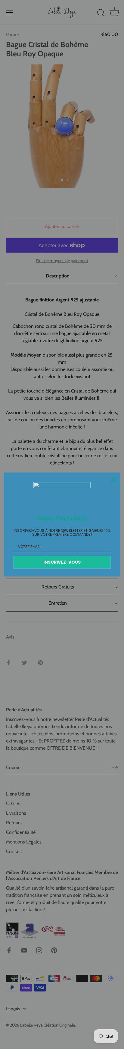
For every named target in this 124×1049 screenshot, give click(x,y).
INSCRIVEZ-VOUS (62, 562)
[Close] (113, 480)
